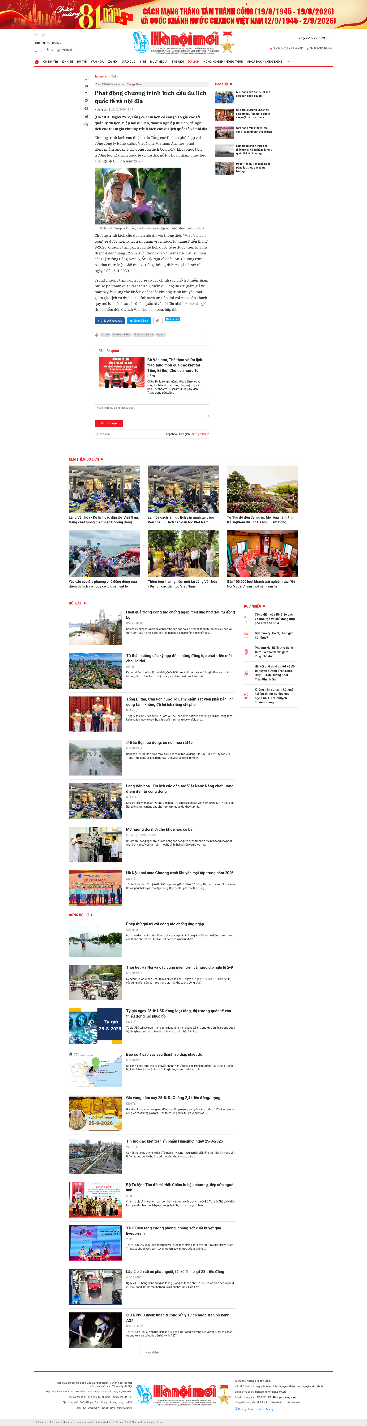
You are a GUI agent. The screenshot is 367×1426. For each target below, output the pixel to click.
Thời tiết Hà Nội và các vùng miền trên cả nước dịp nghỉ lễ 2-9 (179, 967)
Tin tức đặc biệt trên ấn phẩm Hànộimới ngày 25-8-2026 (174, 1141)
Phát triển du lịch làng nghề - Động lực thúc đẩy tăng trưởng (254, 167)
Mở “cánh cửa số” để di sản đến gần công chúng (253, 93)
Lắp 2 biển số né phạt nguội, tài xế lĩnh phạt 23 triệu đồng (175, 1271)
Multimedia (158, 61)
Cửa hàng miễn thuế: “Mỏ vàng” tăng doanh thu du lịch (254, 129)
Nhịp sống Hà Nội (321, 48)
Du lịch (193, 61)
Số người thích (200, 434)
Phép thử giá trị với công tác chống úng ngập (165, 924)
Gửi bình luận (109, 423)
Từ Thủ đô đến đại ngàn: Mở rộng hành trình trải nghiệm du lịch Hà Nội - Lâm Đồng (261, 519)
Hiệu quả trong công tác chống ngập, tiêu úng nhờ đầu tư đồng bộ (180, 615)
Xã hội (113, 61)
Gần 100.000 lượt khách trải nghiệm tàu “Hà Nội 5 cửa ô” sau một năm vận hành (253, 113)
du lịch (105, 334)
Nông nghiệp (134, 623)
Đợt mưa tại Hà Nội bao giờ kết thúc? (273, 635)
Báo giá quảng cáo (284, 1397)
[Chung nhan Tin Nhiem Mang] (254, 1409)
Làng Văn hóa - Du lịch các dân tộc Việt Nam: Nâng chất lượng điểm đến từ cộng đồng (104, 519)
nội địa (160, 334)
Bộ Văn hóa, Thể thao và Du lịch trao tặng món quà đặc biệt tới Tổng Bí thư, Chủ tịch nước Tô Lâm (174, 368)
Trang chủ (101, 76)
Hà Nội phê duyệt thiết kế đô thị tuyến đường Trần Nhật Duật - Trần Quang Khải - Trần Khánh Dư (275, 673)
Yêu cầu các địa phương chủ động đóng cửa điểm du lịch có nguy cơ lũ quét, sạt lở (103, 583)
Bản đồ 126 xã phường (289, 48)
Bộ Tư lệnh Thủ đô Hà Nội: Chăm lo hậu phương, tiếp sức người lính (180, 1187)
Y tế (143, 61)
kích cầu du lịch (121, 334)
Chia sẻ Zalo (140, 320)
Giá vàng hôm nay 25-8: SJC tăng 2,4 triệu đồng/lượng (173, 1097)
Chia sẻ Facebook (111, 320)
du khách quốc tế (144, 334)
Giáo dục (129, 61)
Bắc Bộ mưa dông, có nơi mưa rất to (161, 742)
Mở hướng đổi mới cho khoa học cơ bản (160, 829)
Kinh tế (67, 61)
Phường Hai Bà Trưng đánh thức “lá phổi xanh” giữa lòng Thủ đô (274, 652)
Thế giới (178, 61)
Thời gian (184, 434)
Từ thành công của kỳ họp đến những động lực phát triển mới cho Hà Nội (179, 658)
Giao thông (134, 1277)
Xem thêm (152, 1352)
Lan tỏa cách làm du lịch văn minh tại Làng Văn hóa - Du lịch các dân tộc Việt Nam (181, 519)
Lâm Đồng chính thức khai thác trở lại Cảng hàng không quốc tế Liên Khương (254, 149)
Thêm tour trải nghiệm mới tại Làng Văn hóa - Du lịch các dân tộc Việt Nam (182, 583)
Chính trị (50, 61)
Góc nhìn (132, 929)
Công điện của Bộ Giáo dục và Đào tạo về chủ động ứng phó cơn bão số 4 (275, 619)
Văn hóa (97, 61)
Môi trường (134, 748)
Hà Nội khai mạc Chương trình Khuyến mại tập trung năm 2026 (179, 873)
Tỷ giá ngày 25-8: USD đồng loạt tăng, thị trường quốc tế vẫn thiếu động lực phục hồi (178, 1013)
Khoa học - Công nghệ (264, 61)
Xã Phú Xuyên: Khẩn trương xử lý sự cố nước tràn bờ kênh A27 (177, 1318)
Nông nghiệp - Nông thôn (223, 61)
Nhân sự (131, 710)
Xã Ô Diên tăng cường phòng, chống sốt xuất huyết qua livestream (173, 1231)
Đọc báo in (46, 50)
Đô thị (82, 61)
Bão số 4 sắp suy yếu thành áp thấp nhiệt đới (164, 1054)
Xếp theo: (171, 434)
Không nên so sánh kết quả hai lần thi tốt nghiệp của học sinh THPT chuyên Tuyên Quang (274, 696)
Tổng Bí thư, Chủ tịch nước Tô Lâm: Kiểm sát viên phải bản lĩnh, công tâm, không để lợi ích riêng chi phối (180, 702)
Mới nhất (68, 50)
